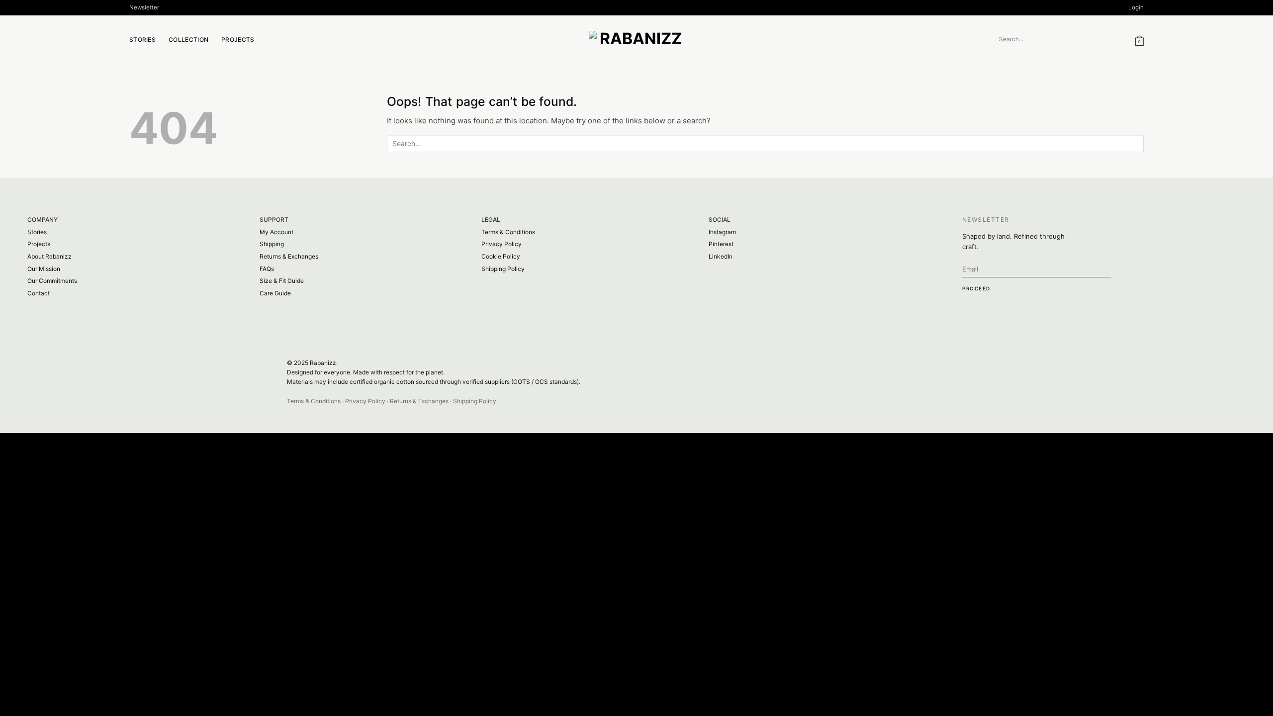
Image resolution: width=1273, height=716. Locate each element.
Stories (37, 232)
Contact (38, 293)
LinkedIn (720, 256)
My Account (276, 232)
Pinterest (721, 244)
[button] (144, 7)
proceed (976, 288)
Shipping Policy (503, 268)
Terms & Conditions (508, 232)
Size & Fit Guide (282, 280)
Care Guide (275, 293)
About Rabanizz (49, 256)
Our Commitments (52, 280)
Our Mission (43, 268)
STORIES (142, 39)
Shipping (272, 244)
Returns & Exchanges (289, 256)
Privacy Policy (501, 244)
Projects (237, 39)
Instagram (722, 232)
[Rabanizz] (636, 40)
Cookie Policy (500, 256)
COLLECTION (188, 39)
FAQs (267, 268)
